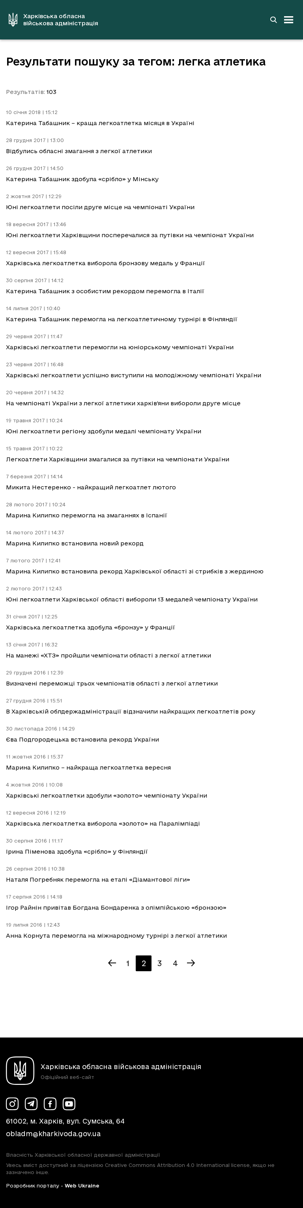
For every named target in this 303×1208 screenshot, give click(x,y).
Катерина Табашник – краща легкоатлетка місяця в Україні (100, 123)
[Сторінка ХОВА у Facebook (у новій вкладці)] (50, 1104)
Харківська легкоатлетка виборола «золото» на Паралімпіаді (103, 823)
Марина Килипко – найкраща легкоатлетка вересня (88, 767)
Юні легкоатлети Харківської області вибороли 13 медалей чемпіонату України (132, 599)
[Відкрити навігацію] (289, 20)
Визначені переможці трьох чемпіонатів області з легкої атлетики (112, 683)
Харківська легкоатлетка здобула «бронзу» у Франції (90, 627)
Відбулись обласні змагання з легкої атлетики (79, 151)
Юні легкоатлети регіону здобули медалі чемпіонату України (103, 431)
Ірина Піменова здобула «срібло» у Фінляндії (77, 851)
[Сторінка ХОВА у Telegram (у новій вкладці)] (31, 1104)
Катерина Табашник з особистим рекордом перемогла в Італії (105, 291)
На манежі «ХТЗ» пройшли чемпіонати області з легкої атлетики (108, 655)
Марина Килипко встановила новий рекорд (75, 543)
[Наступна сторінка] (191, 963)
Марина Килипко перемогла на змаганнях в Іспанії (86, 515)
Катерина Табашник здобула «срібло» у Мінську (82, 179)
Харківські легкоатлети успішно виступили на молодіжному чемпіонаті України (133, 375)
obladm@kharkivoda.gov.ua (53, 1133)
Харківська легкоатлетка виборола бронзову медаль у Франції (105, 263)
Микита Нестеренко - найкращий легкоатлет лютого (91, 487)
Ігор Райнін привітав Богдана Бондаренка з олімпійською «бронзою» (116, 907)
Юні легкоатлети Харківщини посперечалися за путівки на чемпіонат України (130, 235)
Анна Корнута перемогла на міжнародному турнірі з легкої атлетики (116, 935)
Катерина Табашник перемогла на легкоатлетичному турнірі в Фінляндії (122, 319)
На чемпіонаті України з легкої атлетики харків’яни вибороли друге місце (123, 403)
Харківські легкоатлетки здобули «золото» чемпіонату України (106, 795)
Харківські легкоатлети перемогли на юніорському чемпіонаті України (120, 347)
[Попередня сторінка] (112, 963)
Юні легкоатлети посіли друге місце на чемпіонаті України (100, 207)
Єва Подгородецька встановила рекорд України (82, 739)
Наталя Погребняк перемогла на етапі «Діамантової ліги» (98, 879)
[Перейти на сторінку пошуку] (273, 20)
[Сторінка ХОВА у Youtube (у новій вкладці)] (69, 1104)
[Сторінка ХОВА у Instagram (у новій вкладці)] (12, 1104)
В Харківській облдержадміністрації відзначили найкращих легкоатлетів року (130, 711)
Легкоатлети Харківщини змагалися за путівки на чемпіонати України (117, 459)
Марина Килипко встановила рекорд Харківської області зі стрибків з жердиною (135, 571)
